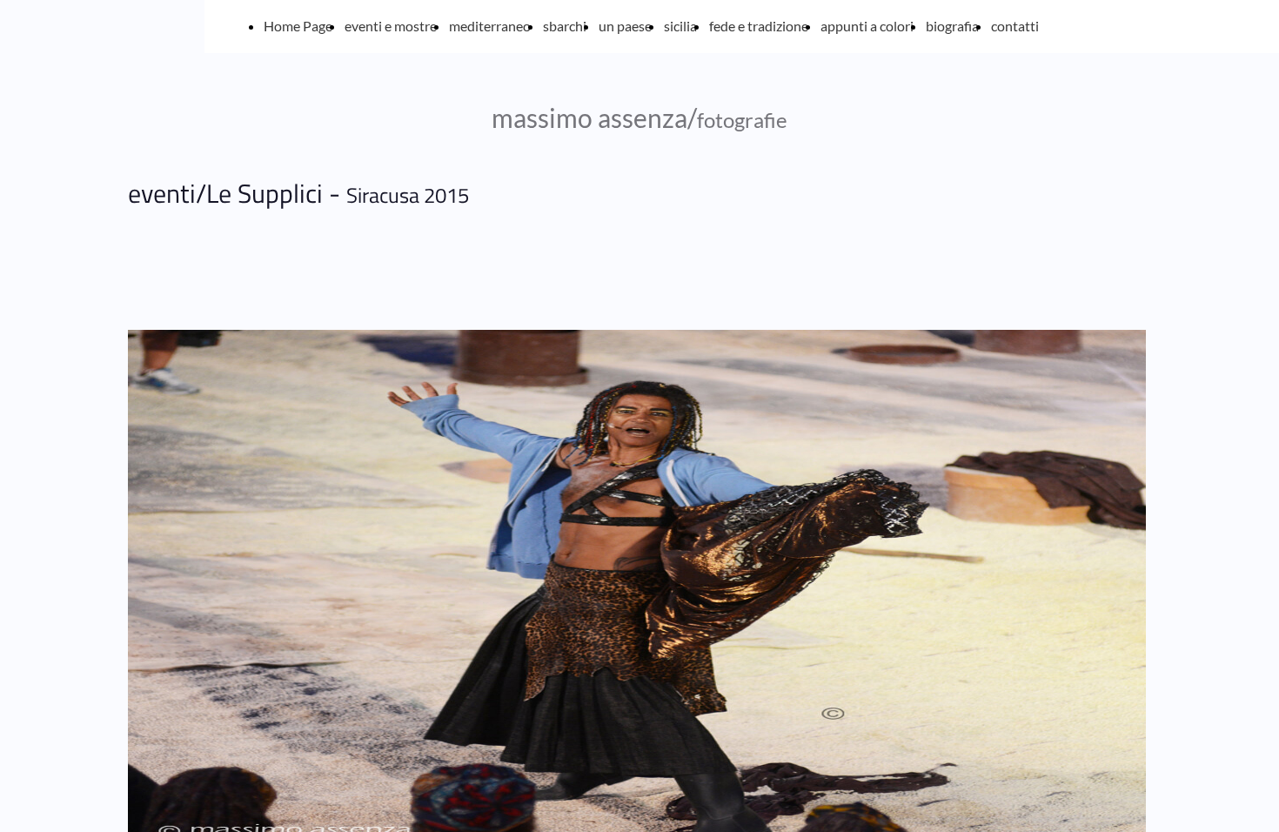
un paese (625, 25)
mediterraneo (490, 25)
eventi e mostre (391, 25)
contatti (1015, 25)
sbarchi (564, 25)
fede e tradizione (758, 25)
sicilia (680, 25)
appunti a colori (867, 25)
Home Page (298, 25)
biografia (952, 25)
